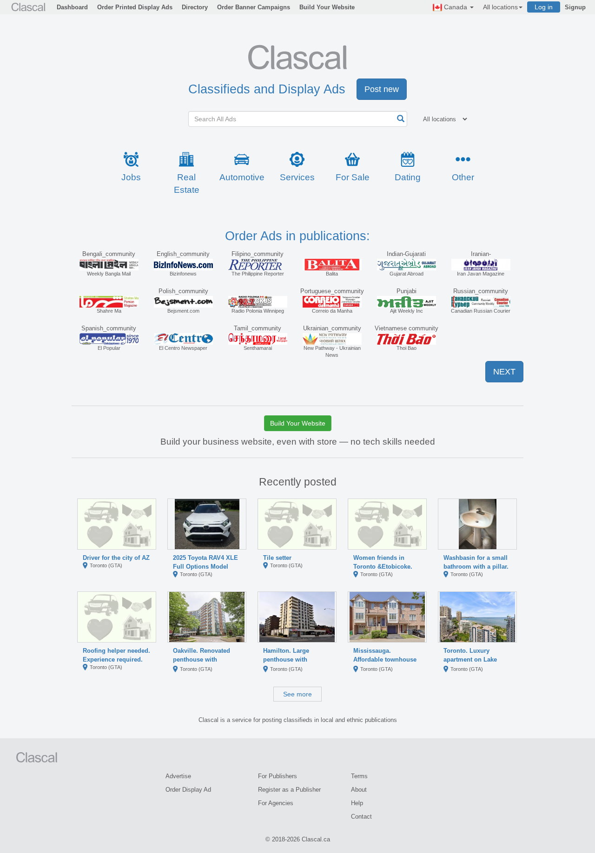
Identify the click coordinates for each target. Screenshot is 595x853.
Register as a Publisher (289, 789)
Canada (455, 7)
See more (297, 694)
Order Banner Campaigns (253, 7)
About (359, 789)
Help (357, 803)
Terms (359, 776)
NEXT (504, 371)
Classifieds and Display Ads (266, 89)
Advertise (178, 776)
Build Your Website (327, 7)
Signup (575, 7)
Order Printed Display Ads (134, 7)
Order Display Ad (188, 789)
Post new (381, 89)
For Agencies (275, 803)
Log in (544, 7)
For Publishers (277, 776)
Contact (361, 816)
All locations (500, 7)
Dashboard (72, 7)
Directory (195, 7)
